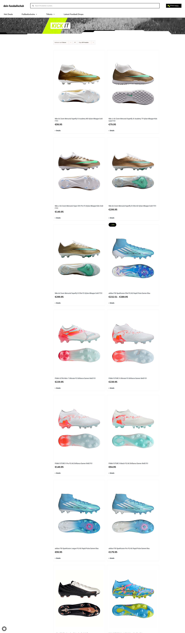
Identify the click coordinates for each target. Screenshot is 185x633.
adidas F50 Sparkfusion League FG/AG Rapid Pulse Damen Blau (77, 548)
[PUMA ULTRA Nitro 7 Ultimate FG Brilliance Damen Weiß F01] (79, 342)
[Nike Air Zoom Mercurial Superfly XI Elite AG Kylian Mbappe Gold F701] (133, 170)
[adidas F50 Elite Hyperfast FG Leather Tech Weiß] (79, 597)
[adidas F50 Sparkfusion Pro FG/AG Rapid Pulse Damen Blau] (133, 512)
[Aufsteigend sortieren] (75, 42)
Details (58, 131)
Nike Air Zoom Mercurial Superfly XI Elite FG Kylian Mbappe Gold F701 (78, 293)
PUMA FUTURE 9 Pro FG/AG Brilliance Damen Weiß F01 (73, 463)
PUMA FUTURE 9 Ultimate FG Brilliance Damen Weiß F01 (128, 378)
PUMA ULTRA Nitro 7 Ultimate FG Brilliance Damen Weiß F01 (75, 378)
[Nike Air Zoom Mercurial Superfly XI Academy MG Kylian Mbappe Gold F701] (79, 83)
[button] (4, 629)
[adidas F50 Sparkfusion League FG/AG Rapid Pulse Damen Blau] (79, 512)
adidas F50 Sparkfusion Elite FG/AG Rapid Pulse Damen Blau (129, 293)
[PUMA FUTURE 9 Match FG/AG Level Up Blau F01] (133, 597)
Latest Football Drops (73, 14)
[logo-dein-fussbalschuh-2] (14, 5)
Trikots (49, 14)
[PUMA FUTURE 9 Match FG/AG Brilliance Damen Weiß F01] (133, 427)
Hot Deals (8, 14)
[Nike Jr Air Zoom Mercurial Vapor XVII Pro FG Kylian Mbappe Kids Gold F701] (79, 170)
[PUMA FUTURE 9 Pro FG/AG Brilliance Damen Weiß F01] (79, 427)
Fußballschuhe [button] (28, 14)
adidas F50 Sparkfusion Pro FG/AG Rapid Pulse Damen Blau (129, 548)
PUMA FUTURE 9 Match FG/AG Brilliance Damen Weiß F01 (128, 463)
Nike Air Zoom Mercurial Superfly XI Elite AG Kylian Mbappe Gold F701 (132, 206)
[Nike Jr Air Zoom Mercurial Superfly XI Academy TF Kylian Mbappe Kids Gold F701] (133, 83)
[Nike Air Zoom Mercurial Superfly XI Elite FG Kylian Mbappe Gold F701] (79, 257)
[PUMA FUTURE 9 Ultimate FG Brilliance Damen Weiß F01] (133, 342)
